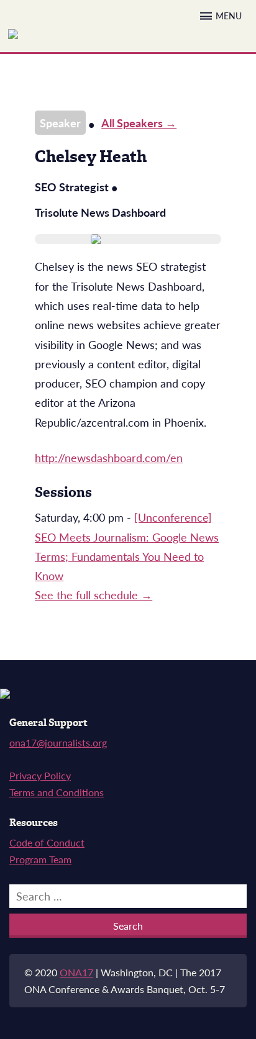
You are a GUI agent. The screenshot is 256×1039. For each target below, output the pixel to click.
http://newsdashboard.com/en (109, 457)
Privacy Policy (40, 775)
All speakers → (138, 122)
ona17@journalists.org (58, 742)
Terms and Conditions (56, 792)
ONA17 (76, 972)
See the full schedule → (93, 594)
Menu (229, 16)
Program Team (40, 859)
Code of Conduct (47, 842)
